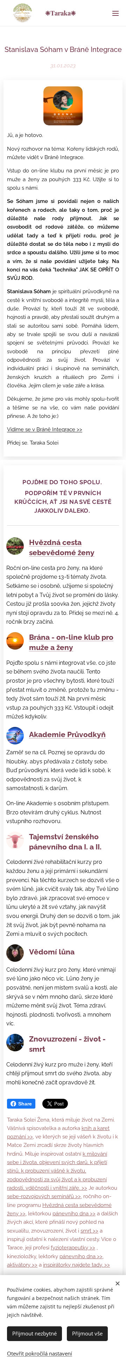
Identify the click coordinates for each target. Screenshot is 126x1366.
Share (25, 1103)
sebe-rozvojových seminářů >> (44, 1196)
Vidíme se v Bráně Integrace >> (44, 429)
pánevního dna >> (74, 1213)
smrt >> (89, 1231)
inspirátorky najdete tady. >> (76, 1265)
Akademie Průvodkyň (67, 734)
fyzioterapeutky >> (73, 1247)
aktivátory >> (22, 1265)
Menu (115, 13)
